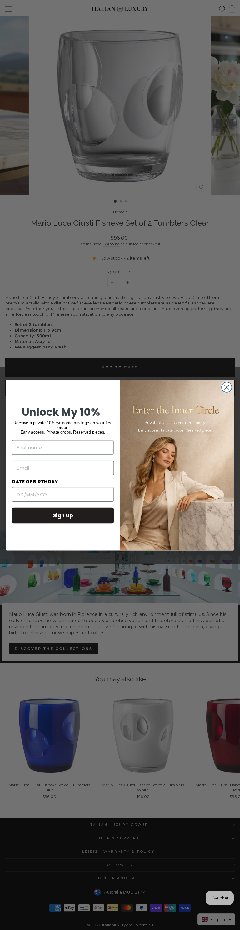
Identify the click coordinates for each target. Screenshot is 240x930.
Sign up (63, 515)
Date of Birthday (35, 481)
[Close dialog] (227, 387)
